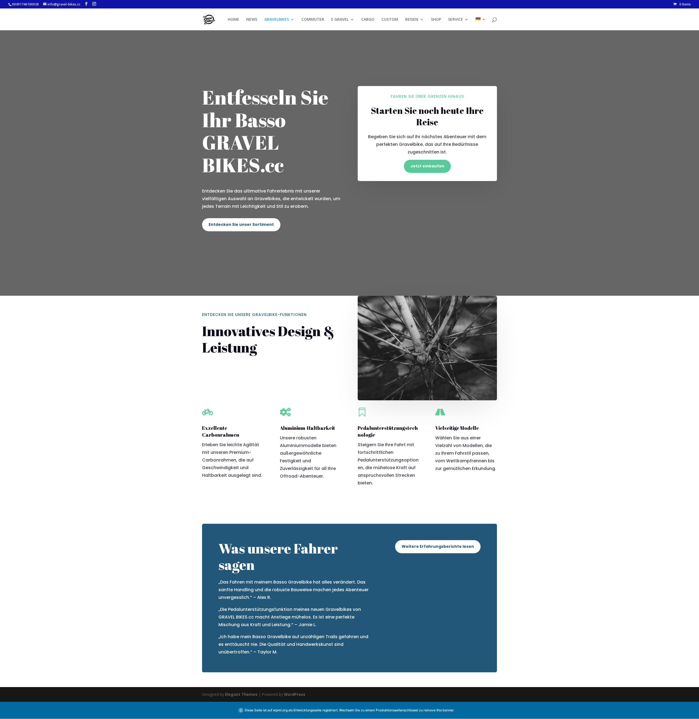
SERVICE (455, 19)
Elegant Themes (241, 694)
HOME (233, 19)
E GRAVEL (340, 19)
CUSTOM (389, 19)
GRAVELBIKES (276, 19)
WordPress (294, 694)
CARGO (367, 19)
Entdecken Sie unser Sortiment (241, 224)
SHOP (436, 19)
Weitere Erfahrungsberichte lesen (438, 546)
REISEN (411, 19)
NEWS (251, 19)
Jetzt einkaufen (427, 166)
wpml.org (280, 710)
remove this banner (438, 710)
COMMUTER (312, 19)
